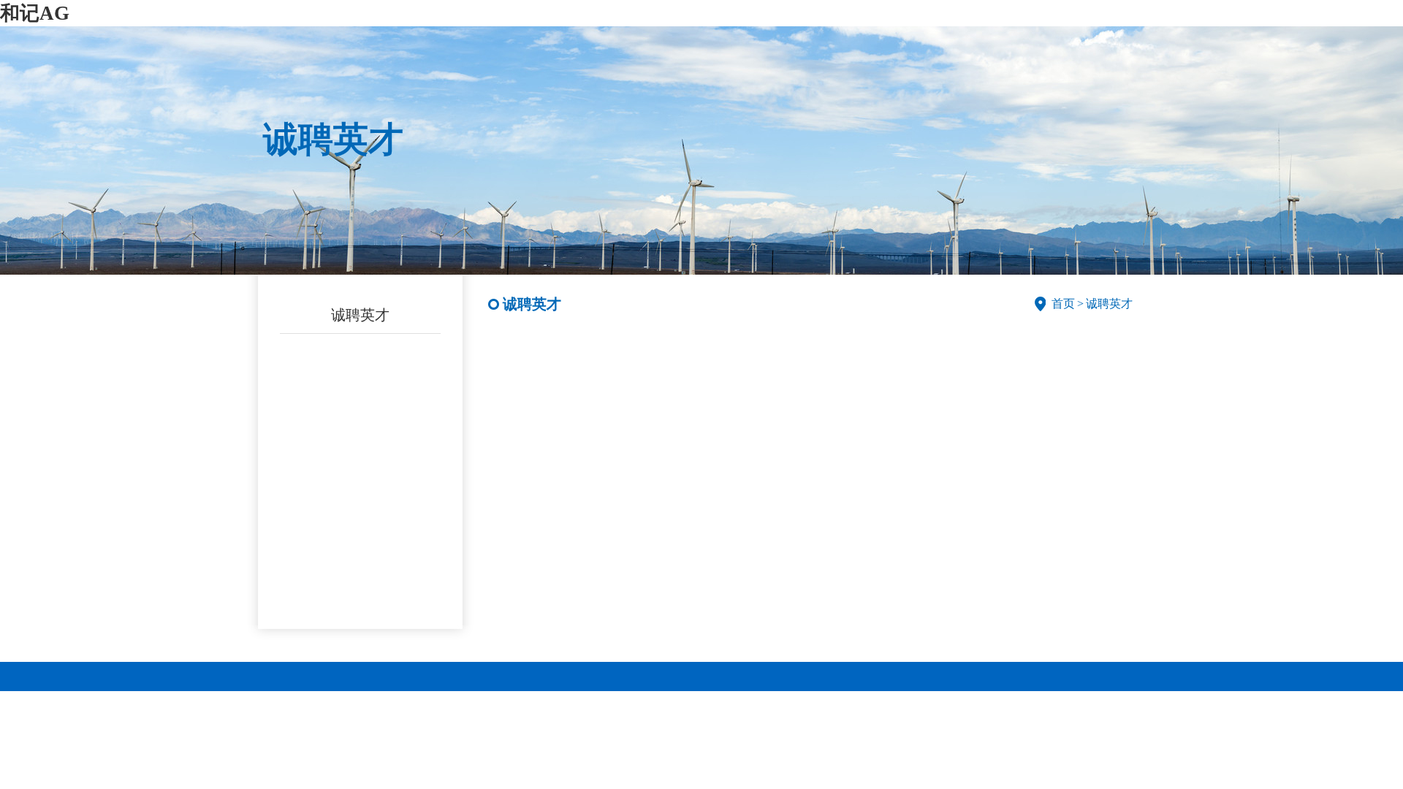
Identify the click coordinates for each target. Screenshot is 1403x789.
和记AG (34, 13)
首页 (1063, 303)
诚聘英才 (360, 315)
